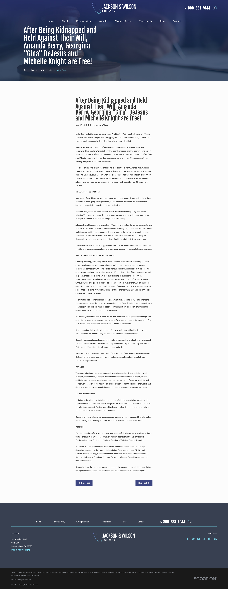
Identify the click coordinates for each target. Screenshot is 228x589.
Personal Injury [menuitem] (83, 21)
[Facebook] (187, 539)
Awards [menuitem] (103, 21)
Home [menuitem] (51, 21)
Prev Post (85, 483)
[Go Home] (25, 70)
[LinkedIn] (215, 539)
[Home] (114, 8)
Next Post (142, 483)
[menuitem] (14, 585)
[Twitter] (204, 539)
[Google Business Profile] (193, 539)
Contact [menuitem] (177, 21)
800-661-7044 (199, 8)
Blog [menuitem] (162, 21)
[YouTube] (198, 539)
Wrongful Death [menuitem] (123, 21)
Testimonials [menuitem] (145, 21)
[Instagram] (209, 539)
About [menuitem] (65, 21)
